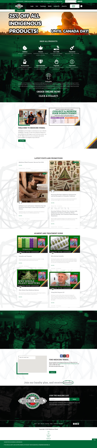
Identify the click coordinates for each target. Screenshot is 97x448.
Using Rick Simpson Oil (57, 292)
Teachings (43, 6)
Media (49, 6)
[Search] (75, 1)
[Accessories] (25, 62)
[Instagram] (79, 1)
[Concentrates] (41, 62)
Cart (37, 6)
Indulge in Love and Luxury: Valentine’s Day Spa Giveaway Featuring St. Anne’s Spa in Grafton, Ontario (32, 207)
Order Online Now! (48, 91)
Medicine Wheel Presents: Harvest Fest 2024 (31, 162)
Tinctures (72, 52)
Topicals (56, 65)
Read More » (20, 165)
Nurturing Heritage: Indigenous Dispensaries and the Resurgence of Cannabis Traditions (63, 195)
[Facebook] (78, 1)
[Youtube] (81, 1)
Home (35, 423)
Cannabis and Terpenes (25, 256)
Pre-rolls (56, 52)
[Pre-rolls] (56, 48)
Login (31, 6)
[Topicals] (56, 62)
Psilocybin (48, 81)
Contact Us (56, 6)
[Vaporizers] (72, 62)
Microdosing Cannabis (57, 256)
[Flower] (41, 48)
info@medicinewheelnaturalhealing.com (68, 363)
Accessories (25, 65)
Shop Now (17, 418)
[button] (74, 6)
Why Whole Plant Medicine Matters (29, 290)
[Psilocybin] (48, 76)
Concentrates (40, 65)
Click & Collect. (48, 95)
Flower (40, 52)
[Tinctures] (72, 48)
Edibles (25, 52)
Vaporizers (72, 65)
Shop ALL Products (48, 41)
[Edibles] (25, 48)
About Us (64, 6)
